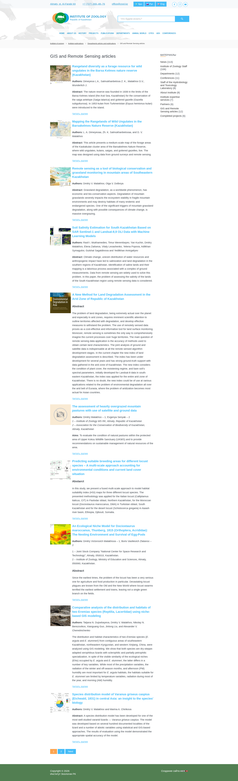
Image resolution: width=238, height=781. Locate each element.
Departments (123, 33)
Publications (107, 33)
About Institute (168, 92)
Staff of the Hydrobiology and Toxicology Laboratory (173, 85)
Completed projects (171, 116)
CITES (151, 33)
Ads (158, 33)
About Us (71, 33)
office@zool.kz (120, 4)
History (82, 33)
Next (70, 751)
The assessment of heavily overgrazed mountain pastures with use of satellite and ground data (106, 408)
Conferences (169, 33)
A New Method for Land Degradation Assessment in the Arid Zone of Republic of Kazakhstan (111, 297)
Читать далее (80, 113)
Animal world (139, 33)
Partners (165, 104)
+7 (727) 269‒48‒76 (94, 4)
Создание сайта (170, 771)
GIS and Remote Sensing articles (169, 110)
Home (62, 33)
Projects (93, 33)
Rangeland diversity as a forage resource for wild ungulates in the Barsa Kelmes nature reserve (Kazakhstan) (107, 71)
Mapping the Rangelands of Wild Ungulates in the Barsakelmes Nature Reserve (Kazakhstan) (107, 123)
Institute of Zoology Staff (173, 66)
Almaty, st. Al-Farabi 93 (63, 4)
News (163, 62)
